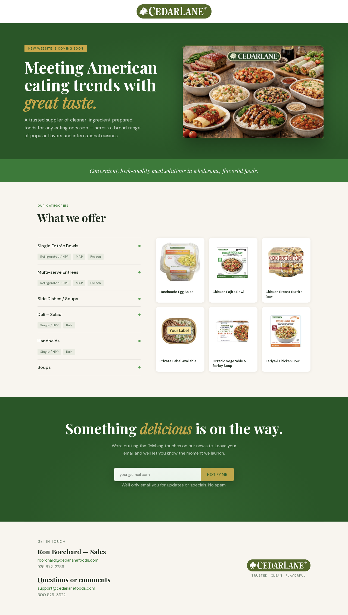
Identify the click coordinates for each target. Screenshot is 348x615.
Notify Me (217, 474)
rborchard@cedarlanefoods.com (68, 560)
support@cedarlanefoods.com (66, 588)
